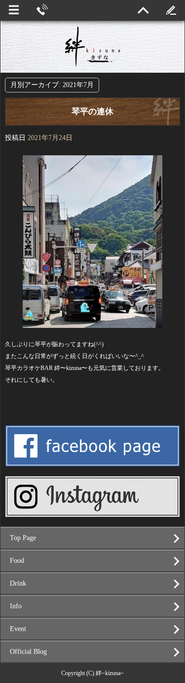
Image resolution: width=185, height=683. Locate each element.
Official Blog (28, 651)
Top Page (23, 538)
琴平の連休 (92, 111)
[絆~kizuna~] (92, 47)
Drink (18, 583)
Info (16, 606)
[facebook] (92, 462)
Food (17, 560)
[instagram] (92, 512)
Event (18, 629)
